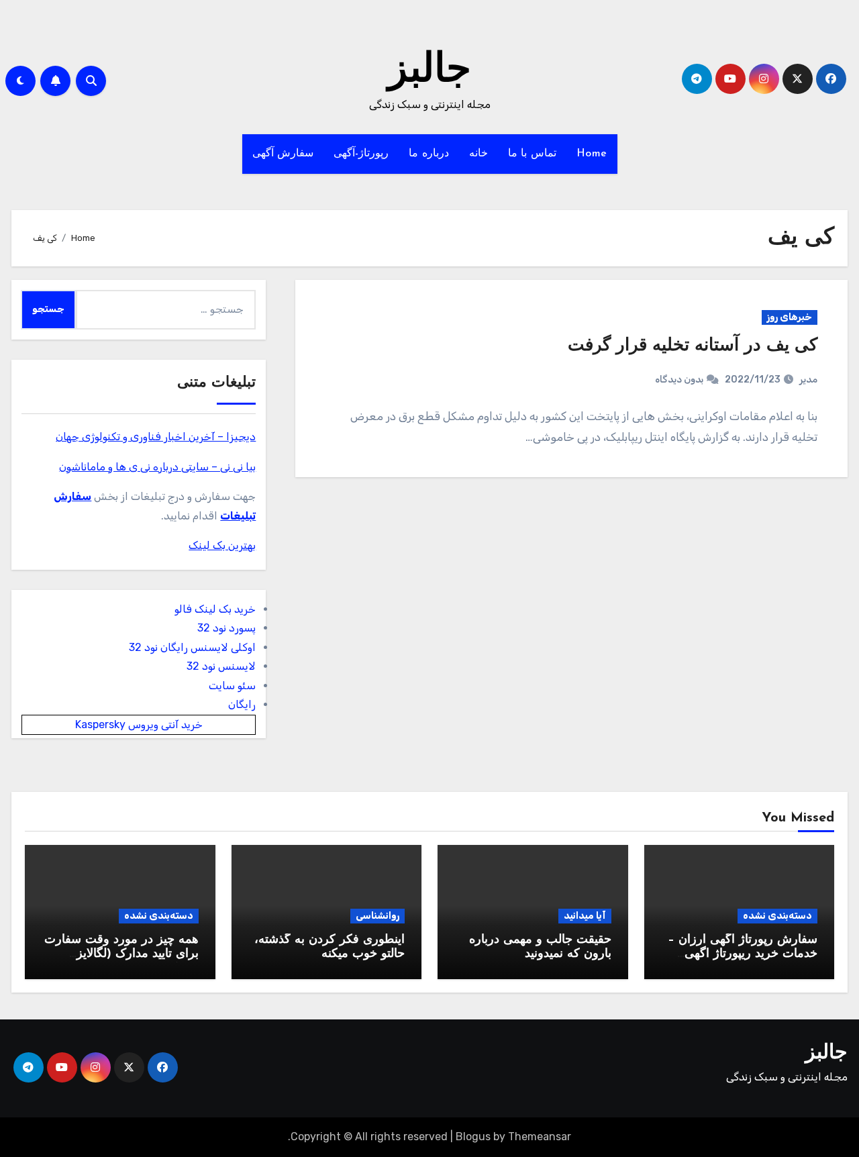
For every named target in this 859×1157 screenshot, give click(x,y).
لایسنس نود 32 (221, 666)
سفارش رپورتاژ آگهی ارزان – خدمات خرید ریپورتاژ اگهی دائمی (742, 954)
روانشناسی (377, 915)
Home (591, 153)
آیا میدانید (585, 915)
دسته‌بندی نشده (777, 915)
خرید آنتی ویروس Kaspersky (139, 724)
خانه (478, 153)
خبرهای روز (789, 317)
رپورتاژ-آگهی (361, 153)
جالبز (429, 71)
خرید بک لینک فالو (215, 609)
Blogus (473, 1136)
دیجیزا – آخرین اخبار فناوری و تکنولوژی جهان (156, 436)
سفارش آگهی (283, 153)
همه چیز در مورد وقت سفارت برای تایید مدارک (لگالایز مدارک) (121, 954)
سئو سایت (232, 685)
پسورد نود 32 (226, 627)
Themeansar (539, 1136)
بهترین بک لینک (222, 545)
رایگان (242, 704)
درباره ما (429, 153)
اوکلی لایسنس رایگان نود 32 (192, 647)
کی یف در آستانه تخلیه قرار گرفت (687, 346)
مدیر (808, 379)
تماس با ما (532, 153)
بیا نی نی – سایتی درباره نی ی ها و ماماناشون (157, 466)
